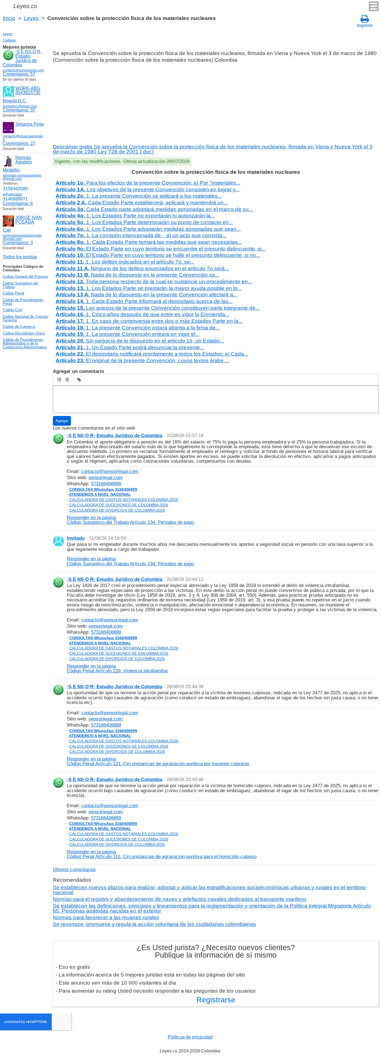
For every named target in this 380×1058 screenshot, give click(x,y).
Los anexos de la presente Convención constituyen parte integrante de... (158, 308)
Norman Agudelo (23, 159)
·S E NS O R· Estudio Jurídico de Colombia (22, 58)
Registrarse (215, 1000)
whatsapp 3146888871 (15, 196)
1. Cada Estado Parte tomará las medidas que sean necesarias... (149, 242)
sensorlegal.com (105, 477)
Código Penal (13, 293)
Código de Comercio (19, 326)
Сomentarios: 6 (18, 203)
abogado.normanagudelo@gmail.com (22, 177)
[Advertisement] (215, 103)
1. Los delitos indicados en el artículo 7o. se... (125, 262)
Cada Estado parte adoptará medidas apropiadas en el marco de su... (154, 209)
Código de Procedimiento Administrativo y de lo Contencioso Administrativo (25, 343)
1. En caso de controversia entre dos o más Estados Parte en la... (149, 321)
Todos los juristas (20, 256)
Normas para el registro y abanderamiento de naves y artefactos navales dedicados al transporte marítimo (179, 899)
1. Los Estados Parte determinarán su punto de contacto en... (144, 222)
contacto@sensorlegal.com (109, 471)
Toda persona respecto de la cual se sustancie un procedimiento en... (154, 281)
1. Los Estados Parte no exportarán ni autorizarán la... (135, 216)
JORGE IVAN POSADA (28, 219)
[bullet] (67, 379)
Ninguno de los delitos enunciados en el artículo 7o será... (142, 268)
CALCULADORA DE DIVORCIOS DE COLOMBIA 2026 (117, 510)
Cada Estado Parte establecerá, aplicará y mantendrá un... (142, 202)
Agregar (62, 421)
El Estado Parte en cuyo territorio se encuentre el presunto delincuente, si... (161, 249)
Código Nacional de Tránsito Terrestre (25, 318)
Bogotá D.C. (15, 100)
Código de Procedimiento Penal (23, 302)
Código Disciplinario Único (24, 333)
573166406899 (106, 483)
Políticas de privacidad (190, 1037)
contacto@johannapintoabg (23, 138)
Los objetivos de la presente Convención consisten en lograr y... (148, 189)
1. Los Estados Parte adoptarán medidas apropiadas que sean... (148, 229)
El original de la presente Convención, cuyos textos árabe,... (142, 360)
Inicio (9, 18)
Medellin (11, 170)
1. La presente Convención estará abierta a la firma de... (138, 328)
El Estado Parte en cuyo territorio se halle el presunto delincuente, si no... (158, 255)
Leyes (31, 18)
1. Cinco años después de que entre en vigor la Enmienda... (142, 314)
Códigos (9, 40)
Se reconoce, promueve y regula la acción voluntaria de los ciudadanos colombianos (154, 924)
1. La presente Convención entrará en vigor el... (127, 334)
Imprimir (365, 25)
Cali (7, 230)
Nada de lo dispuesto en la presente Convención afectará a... (146, 295)
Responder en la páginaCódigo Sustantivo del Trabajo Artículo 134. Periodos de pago (130, 520)
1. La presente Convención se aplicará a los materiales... (139, 196)
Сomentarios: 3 (18, 242)
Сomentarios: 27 (19, 143)
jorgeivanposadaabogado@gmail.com (22, 237)
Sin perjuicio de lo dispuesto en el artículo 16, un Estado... (140, 341)
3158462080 (15, 188)
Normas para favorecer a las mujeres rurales (106, 917)
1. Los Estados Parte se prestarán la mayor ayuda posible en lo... (149, 288)
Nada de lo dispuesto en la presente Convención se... (137, 275)
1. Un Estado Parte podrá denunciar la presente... (130, 347)
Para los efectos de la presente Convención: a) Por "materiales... (148, 183)
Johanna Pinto (29, 124)
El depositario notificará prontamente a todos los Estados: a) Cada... (152, 354)
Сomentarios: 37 (19, 110)
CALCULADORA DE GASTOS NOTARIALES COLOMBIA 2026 (123, 499)
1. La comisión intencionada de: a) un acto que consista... (141, 235)
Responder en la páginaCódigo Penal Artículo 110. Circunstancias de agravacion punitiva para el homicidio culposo (161, 854)
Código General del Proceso (25, 276)
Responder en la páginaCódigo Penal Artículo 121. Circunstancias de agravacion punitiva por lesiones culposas (158, 761)
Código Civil (12, 310)
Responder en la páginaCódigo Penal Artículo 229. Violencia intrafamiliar (117, 668)
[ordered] (59, 379)
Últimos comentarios (74, 869)
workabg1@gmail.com (20, 106)
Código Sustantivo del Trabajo (20, 285)
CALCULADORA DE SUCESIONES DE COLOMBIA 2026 (118, 505)
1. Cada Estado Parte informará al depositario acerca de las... (144, 301)
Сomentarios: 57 (19, 74)
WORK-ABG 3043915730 (27, 90)
